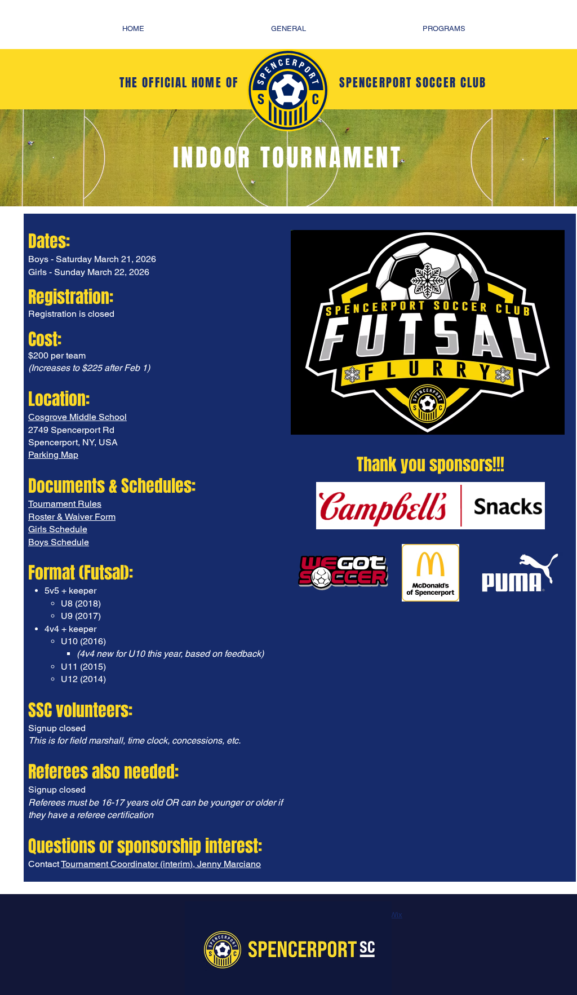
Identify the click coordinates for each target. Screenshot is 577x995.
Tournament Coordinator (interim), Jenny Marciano (161, 864)
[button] (288, 28)
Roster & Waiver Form (72, 516)
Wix (396, 914)
